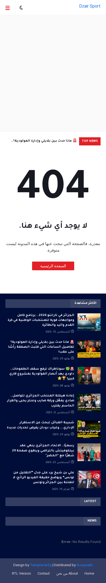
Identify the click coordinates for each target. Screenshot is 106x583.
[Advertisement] (53, 73)
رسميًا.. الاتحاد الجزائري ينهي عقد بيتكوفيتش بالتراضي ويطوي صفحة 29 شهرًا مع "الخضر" (43, 450)
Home (89, 573)
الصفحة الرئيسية (53, 266)
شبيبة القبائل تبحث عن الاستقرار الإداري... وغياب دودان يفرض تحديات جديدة (40, 425)
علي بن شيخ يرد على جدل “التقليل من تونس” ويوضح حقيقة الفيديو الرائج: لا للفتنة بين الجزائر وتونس (43, 477)
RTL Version (21, 573)
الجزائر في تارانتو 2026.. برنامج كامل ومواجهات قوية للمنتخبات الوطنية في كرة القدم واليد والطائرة (41, 320)
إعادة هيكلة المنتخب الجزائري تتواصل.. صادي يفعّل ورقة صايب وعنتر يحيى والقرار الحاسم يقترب (40, 401)
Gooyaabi (84, 565)
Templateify (40, 565)
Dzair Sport (90, 6)
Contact (44, 573)
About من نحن (67, 573)
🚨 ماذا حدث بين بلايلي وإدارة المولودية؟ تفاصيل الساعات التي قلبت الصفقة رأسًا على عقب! (44, 142)
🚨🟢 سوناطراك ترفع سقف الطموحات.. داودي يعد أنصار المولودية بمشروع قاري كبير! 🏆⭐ (41, 374)
